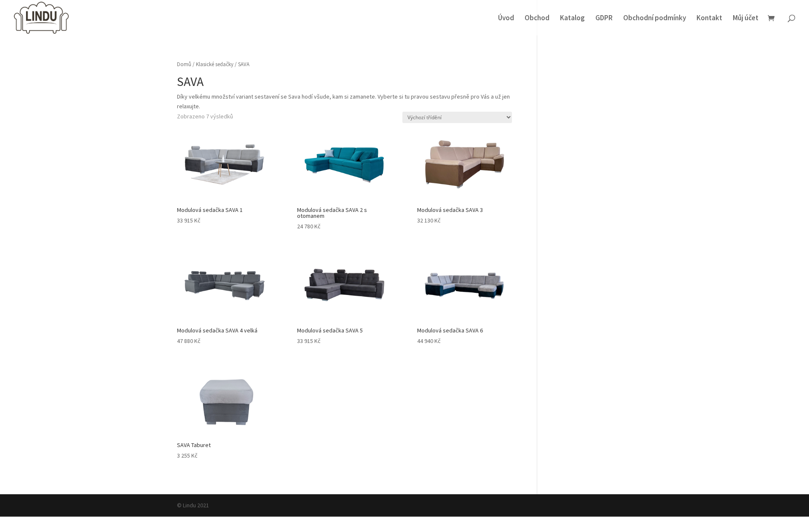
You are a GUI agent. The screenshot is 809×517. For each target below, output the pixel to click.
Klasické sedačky (214, 64)
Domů (184, 64)
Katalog (572, 18)
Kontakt (709, 18)
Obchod (537, 18)
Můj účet (745, 18)
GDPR (604, 18)
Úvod (506, 18)
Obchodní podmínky (654, 18)
